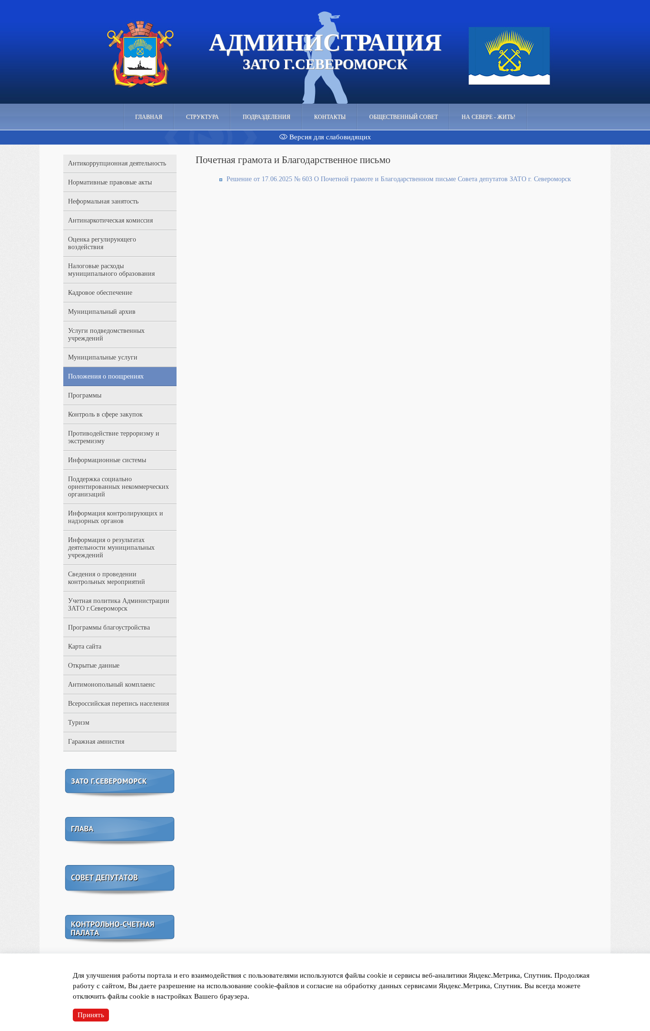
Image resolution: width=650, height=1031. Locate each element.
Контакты (329, 117)
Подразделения (266, 117)
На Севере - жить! (488, 117)
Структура (202, 117)
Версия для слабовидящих (329, 137)
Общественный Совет (403, 117)
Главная (148, 117)
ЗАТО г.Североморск (325, 50)
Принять (91, 1015)
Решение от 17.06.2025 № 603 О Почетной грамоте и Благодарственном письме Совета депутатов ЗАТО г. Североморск (399, 179)
